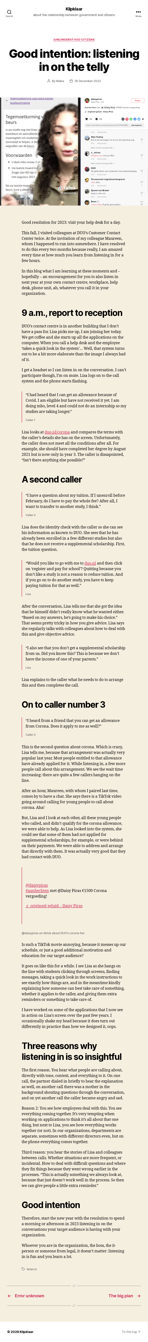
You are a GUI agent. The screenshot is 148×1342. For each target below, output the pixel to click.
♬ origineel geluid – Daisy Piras (54, 906)
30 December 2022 (88, 81)
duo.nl (90, 563)
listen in (32, 1269)
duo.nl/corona (57, 432)
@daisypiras (37, 885)
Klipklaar (74, 9)
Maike (60, 81)
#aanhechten (37, 890)
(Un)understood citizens (74, 39)
